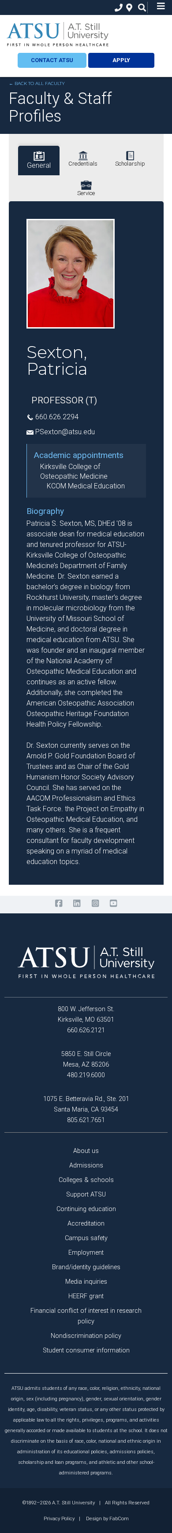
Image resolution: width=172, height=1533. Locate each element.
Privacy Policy (59, 1518)
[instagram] (95, 903)
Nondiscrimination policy (86, 1336)
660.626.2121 (86, 1030)
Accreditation (86, 1223)
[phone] (117, 7)
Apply (121, 60)
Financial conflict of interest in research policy (86, 1316)
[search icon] (140, 7)
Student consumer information (86, 1350)
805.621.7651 (86, 1120)
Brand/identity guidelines (86, 1267)
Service (86, 193)
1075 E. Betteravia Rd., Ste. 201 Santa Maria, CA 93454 (86, 1104)
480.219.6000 (86, 1075)
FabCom (119, 1518)
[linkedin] (77, 903)
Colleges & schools (86, 1180)
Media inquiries (86, 1282)
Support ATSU (86, 1194)
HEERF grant (86, 1296)
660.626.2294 (57, 417)
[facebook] (58, 903)
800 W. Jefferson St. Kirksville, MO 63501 (86, 1014)
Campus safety (86, 1238)
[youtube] (113, 903)
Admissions (86, 1165)
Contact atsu (52, 60)
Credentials (82, 163)
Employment (86, 1252)
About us (86, 1151)
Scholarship (130, 163)
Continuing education (86, 1209)
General (39, 165)
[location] (128, 7)
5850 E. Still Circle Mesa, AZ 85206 (86, 1059)
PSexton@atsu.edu (65, 432)
